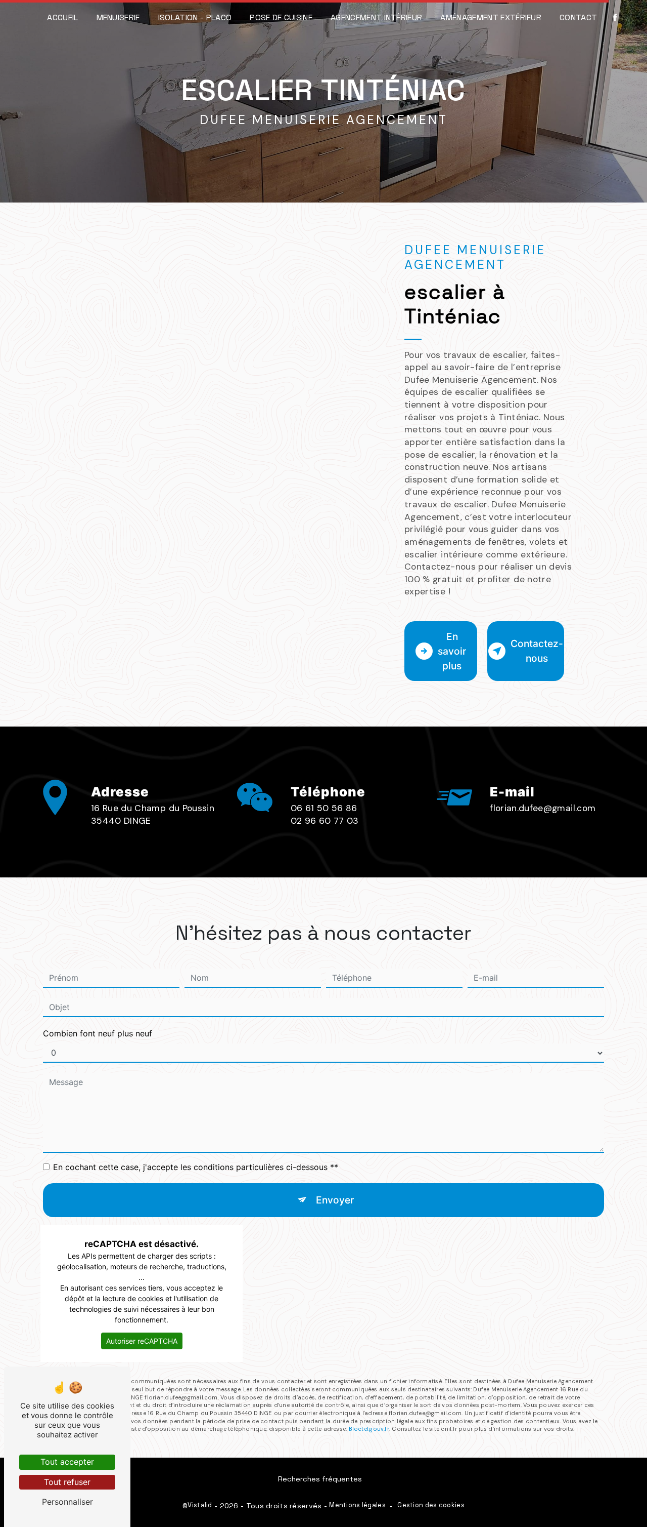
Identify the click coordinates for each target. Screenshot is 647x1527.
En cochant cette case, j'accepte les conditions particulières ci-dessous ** (195, 1167)
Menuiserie (118, 17)
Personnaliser (67, 1502)
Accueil (62, 17)
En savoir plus (452, 651)
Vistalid (200, 1505)
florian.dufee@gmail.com (542, 808)
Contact (578, 17)
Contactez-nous (537, 650)
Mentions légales (357, 1505)
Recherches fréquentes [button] (320, 1478)
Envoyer (335, 1200)
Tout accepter (67, 1462)
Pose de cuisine (281, 17)
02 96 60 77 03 (325, 820)
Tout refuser (67, 1482)
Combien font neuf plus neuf (97, 1033)
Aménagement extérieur (490, 17)
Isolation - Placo (195, 17)
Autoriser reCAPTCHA (141, 1341)
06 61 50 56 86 (324, 808)
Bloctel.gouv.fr (369, 1428)
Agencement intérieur (376, 17)
